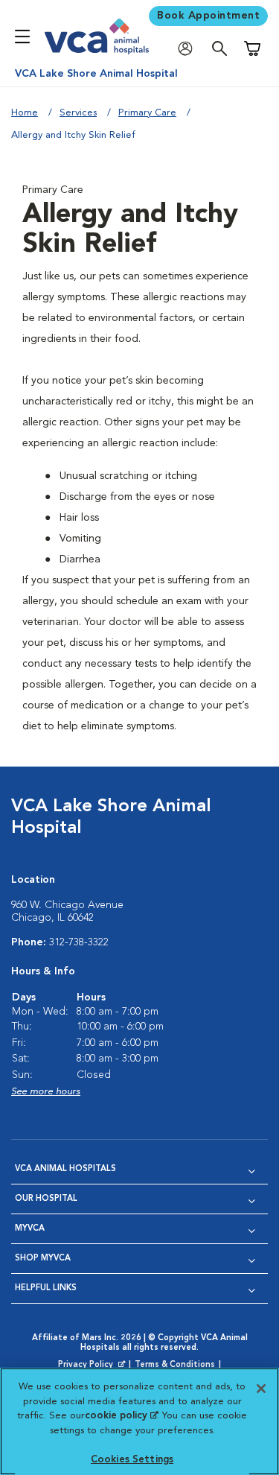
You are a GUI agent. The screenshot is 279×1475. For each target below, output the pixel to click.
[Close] (261, 1388)
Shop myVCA (43, 1258)
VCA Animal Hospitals (65, 1169)
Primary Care (147, 113)
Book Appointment (208, 15)
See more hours (45, 1092)
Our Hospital (46, 1199)
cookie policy (121, 1416)
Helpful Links (46, 1288)
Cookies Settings (132, 1460)
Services (78, 113)
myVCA (30, 1229)
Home (24, 113)
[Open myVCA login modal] (189, 49)
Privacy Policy (93, 1365)
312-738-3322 (79, 942)
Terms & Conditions (175, 1365)
